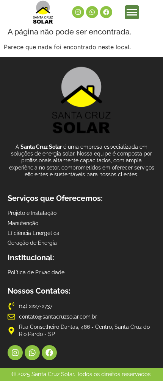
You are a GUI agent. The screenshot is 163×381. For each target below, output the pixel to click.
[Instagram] (78, 12)
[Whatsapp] (92, 12)
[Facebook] (106, 12)
